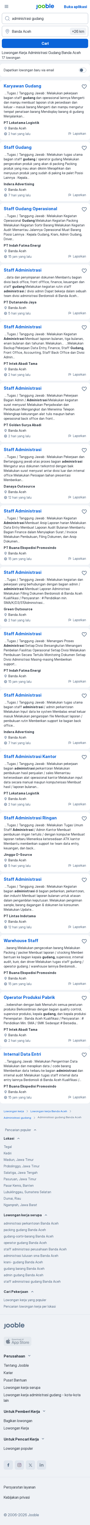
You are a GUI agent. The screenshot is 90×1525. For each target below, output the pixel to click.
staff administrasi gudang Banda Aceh (32, 1281)
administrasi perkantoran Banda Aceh (31, 1223)
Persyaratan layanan (20, 1487)
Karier (8, 1372)
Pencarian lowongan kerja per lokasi (30, 1306)
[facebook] (8, 1465)
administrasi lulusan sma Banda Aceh (31, 1256)
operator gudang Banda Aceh (25, 1243)
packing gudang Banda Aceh (25, 1230)
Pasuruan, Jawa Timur (20, 1179)
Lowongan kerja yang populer (25, 1300)
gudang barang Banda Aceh (24, 1268)
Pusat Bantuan (15, 1380)
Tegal (8, 1147)
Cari (45, 43)
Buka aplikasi (75, 6)
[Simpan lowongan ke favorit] (84, 86)
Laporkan (79, 133)
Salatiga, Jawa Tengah (21, 1172)
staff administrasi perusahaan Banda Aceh (35, 1249)
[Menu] (6, 6)
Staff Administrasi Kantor (30, 756)
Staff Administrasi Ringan (30, 817)
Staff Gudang (18, 147)
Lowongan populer (18, 1448)
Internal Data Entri (22, 1054)
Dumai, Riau (12, 1198)
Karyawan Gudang (22, 86)
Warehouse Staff (21, 940)
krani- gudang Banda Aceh (23, 1262)
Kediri (8, 1153)
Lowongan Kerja (16, 1428)
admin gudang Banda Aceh (23, 1275)
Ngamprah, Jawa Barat (20, 1205)
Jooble (33, 1515)
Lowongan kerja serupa (22, 1387)
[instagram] (19, 1465)
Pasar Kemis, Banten (19, 1185)
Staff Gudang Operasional (30, 208)
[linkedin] (41, 1465)
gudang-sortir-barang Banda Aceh (29, 1236)
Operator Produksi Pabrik (29, 997)
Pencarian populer (18, 1130)
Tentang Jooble (16, 1365)
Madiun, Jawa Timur (18, 1160)
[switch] (82, 70)
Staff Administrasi (23, 270)
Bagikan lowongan (18, 1420)
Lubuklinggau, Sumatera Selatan (27, 1192)
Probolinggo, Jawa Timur (21, 1166)
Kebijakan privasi (17, 1497)
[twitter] (30, 1465)
